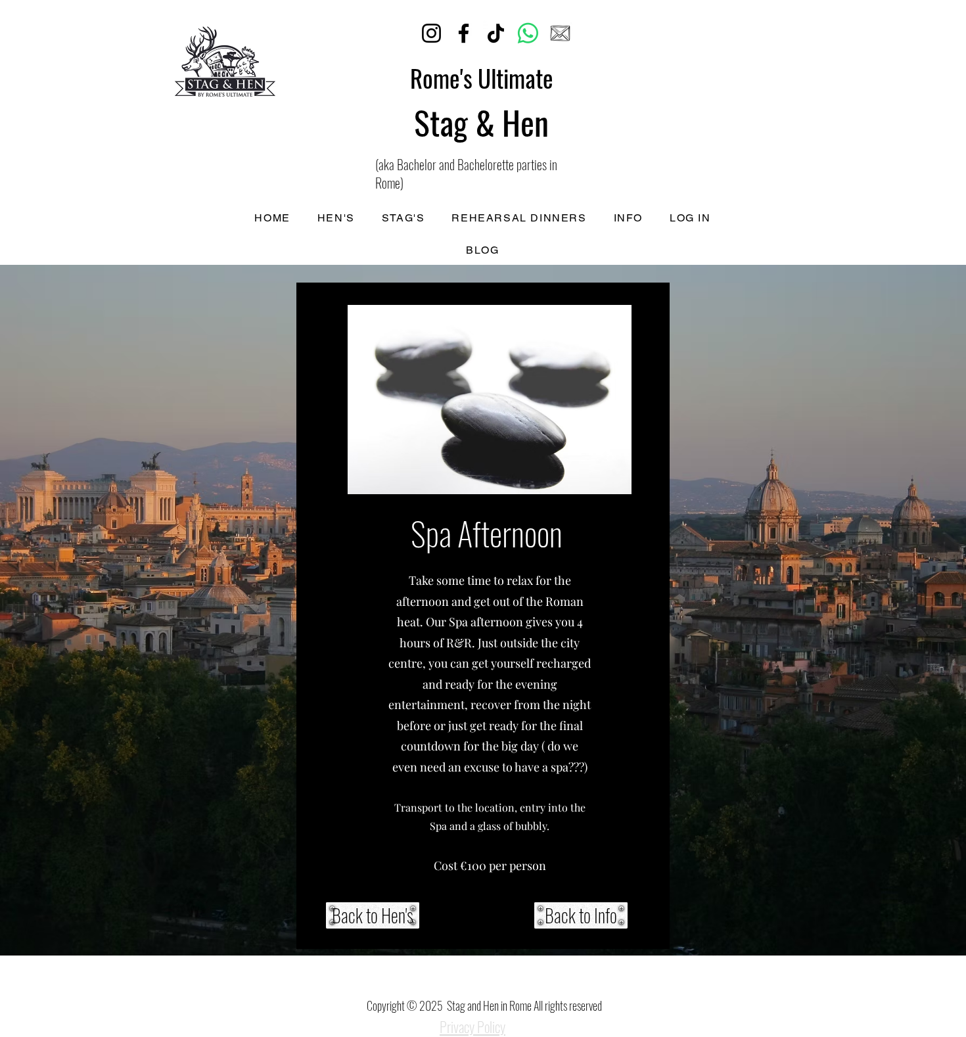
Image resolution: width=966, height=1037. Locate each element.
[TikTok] (496, 33)
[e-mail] (560, 33)
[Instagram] (431, 33)
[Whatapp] (528, 33)
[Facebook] (463, 33)
